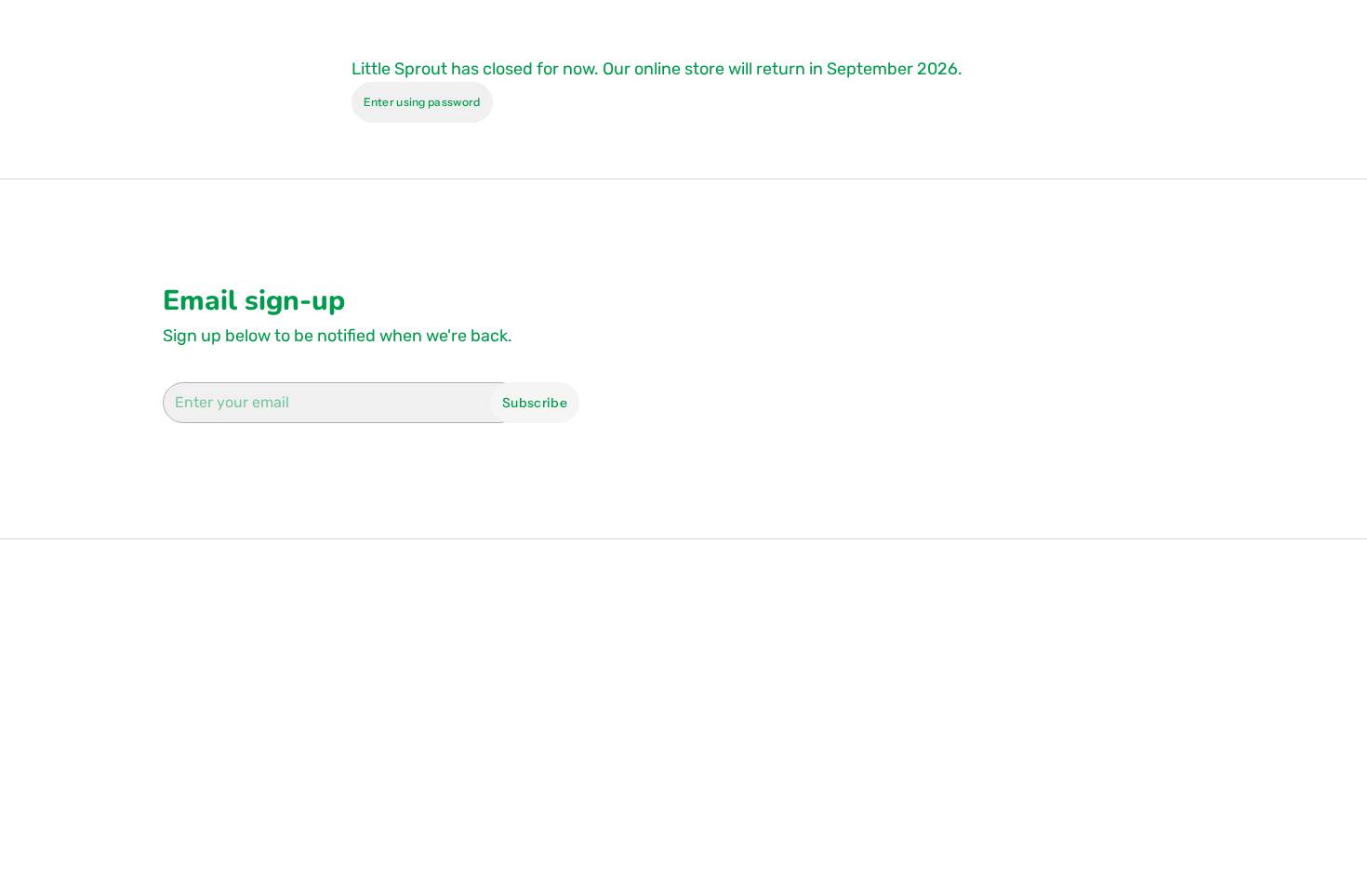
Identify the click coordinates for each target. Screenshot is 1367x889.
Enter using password (422, 102)
